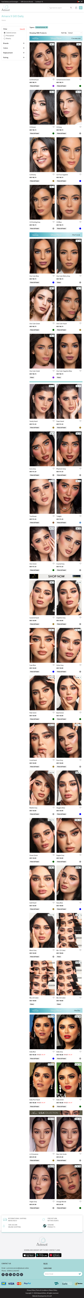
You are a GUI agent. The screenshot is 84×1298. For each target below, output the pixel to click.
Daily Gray (59, 1052)
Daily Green (60, 1100)
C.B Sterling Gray (35, 222)
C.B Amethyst (34, 80)
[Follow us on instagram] (6, 1274)
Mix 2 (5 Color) (34, 998)
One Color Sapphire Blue (64, 371)
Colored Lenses (40, 27)
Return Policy (53, 1290)
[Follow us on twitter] (10, 1274)
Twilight (59, 516)
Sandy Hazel (34, 421)
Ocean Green (34, 855)
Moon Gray (33, 950)
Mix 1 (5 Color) (60, 950)
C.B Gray (59, 127)
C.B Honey (33, 175)
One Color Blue (34, 276)
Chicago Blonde (61, 1202)
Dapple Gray (60, 855)
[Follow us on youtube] (17, 1274)
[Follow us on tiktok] (21, 1274)
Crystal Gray (60, 564)
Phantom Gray (61, 469)
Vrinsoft (49, 1296)
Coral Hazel (33, 760)
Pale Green (33, 713)
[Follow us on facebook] (3, 1274)
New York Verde (61, 1154)
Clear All (22, 29)
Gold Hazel (33, 903)
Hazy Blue (59, 903)
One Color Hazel (61, 324)
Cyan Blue (33, 665)
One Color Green (35, 324)
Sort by (63, 33)
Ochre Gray (60, 665)
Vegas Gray (33, 1202)
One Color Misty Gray (63, 276)
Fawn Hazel (60, 421)
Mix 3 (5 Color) (60, 998)
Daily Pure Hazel (35, 1100)
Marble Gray (33, 808)
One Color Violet (35, 371)
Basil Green (60, 713)
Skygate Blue (60, 808)
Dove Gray (59, 760)
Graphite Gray (60, 618)
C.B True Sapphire (62, 175)
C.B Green (33, 127)
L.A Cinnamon (34, 1154)
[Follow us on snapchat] (14, 1274)
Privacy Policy (31, 1290)
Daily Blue (33, 1052)
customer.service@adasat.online (17, 1268)
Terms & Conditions (42, 1290)
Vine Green (33, 564)
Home (4, 20)
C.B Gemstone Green (63, 80)
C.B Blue (59, 222)
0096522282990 (13, 1271)
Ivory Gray (33, 469)
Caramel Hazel (34, 618)
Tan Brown (33, 516)
